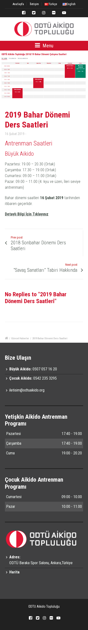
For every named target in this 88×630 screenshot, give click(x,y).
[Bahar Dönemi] (44, 76)
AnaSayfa (18, 4)
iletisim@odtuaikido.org (26, 390)
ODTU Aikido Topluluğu (44, 606)
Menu (47, 46)
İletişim (34, 4)
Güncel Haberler (20, 338)
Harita (14, 572)
